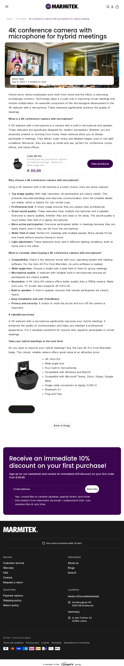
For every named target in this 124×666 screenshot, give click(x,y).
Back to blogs (62, 425)
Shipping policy (12, 600)
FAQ (5, 572)
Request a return (13, 582)
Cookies (45, 643)
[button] (7, 6)
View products (100, 164)
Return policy (11, 605)
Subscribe (92, 489)
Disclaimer (57, 643)
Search (72, 572)
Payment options (13, 595)
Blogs (71, 568)
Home (9, 19)
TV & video (21, 19)
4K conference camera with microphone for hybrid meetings (59, 19)
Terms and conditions (13, 643)
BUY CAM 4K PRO (21, 409)
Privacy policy (32, 643)
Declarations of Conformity (77, 643)
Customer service (13, 563)
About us (73, 563)
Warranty (8, 568)
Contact (7, 577)
